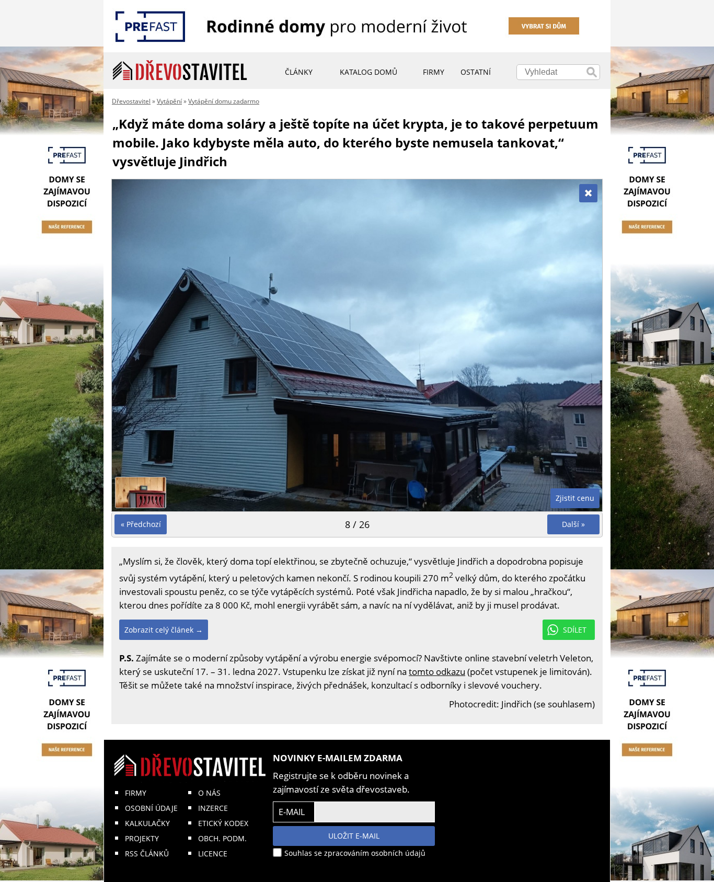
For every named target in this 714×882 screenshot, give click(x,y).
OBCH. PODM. (222, 838)
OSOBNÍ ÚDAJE (151, 808)
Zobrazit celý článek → (163, 630)
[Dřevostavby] (180, 70)
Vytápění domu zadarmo (223, 101)
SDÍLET (574, 630)
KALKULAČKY (147, 823)
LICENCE (212, 853)
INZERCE (213, 808)
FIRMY (135, 793)
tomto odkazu (437, 672)
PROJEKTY (142, 838)
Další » (573, 524)
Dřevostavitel (131, 101)
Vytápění (169, 101)
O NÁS (209, 793)
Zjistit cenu (575, 498)
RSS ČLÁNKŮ (147, 853)
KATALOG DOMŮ (368, 72)
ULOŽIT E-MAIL (353, 836)
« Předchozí (141, 524)
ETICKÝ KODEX (223, 823)
